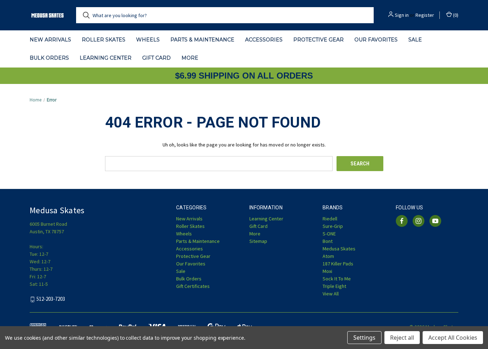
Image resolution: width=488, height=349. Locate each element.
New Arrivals (50, 39)
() (455, 15)
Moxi (327, 271)
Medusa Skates (339, 248)
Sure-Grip (333, 226)
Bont (328, 241)
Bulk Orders (49, 58)
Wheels (148, 39)
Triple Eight (334, 286)
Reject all (402, 337)
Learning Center (105, 58)
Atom (328, 256)
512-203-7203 (50, 299)
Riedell (330, 218)
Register (424, 15)
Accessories (264, 39)
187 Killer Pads (338, 263)
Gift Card (156, 58)
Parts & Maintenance (202, 39)
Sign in (402, 15)
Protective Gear (318, 39)
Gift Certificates (193, 286)
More (189, 58)
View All (331, 293)
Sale (415, 39)
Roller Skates (103, 39)
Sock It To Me (337, 278)
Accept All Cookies (452, 337)
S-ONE (329, 233)
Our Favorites (376, 39)
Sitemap (258, 241)
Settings (364, 337)
